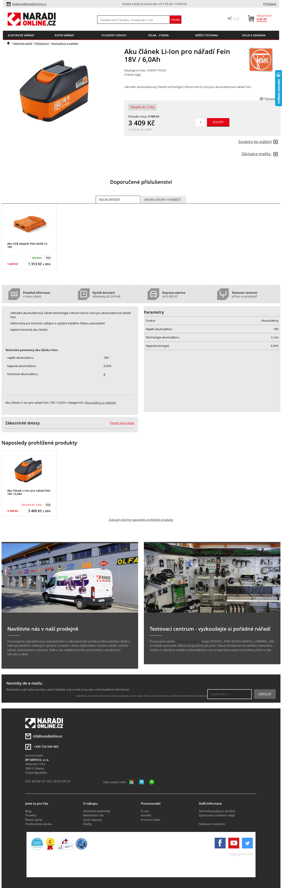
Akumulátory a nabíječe (64, 43)
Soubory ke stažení (255, 141)
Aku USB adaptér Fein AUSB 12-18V (27, 245)
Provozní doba (150, 820)
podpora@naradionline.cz (29, 4)
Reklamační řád (93, 815)
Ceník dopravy (92, 820)
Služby (87, 824)
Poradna (30, 815)
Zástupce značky (257, 153)
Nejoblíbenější (109, 199)
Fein (138, 74)
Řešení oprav (33, 820)
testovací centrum (188, 641)
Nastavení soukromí (212, 824)
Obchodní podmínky (96, 811)
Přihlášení (269, 4)
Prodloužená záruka (38, 824)
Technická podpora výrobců (217, 811)
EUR (236, 18)
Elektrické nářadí (22, 43)
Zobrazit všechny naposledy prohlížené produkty (141, 520)
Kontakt (146, 815)
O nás (145, 811)
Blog (28, 811)
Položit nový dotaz (122, 423)
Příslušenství (42, 43)
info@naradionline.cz (47, 736)
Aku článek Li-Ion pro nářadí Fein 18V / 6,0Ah (28, 492)
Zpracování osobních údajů (217, 815)
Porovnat (271, 98)
